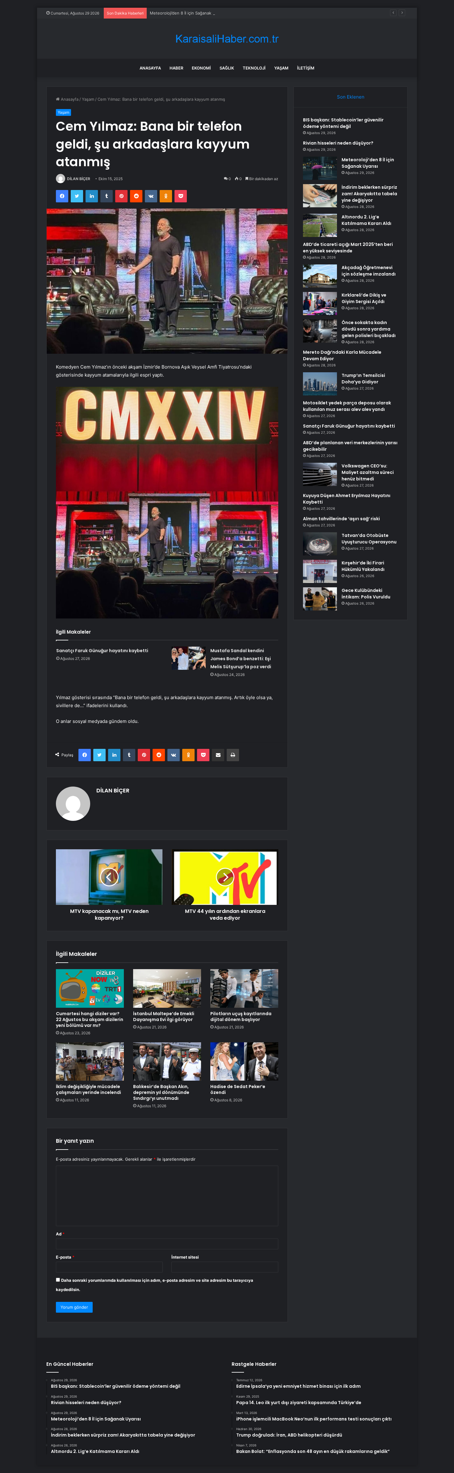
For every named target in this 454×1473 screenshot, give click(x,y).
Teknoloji (254, 67)
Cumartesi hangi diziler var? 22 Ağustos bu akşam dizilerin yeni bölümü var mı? (89, 1019)
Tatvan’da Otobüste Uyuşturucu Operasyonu (369, 538)
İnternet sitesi (185, 1257)
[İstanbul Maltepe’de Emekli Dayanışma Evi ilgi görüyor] (167, 988)
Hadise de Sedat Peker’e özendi (237, 1089)
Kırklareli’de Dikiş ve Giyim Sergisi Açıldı (364, 298)
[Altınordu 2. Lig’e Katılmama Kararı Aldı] (320, 225)
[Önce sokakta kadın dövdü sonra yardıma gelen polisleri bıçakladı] (320, 331)
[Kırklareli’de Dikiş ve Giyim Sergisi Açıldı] (320, 303)
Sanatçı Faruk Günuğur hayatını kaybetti (102, 651)
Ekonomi (201, 67)
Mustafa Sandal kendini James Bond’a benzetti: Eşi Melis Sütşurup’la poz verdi (240, 659)
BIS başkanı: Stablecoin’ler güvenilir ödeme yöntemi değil (343, 123)
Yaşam (281, 67)
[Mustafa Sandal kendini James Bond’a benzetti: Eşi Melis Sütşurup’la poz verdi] (189, 658)
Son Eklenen (350, 97)
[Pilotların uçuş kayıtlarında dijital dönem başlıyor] (244, 988)
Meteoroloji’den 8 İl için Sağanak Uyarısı (187, 13)
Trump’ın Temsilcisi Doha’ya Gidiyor (363, 378)
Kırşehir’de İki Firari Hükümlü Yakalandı (363, 566)
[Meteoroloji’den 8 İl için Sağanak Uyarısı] (320, 168)
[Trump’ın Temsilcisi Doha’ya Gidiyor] (320, 383)
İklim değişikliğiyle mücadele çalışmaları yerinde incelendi (88, 1089)
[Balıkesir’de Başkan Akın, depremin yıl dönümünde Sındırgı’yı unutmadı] (167, 1061)
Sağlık (227, 67)
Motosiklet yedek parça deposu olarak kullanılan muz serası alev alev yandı (347, 406)
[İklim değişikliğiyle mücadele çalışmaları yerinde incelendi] (90, 1061)
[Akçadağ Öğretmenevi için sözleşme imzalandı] (320, 276)
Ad (60, 1233)
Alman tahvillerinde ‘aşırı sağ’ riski (341, 519)
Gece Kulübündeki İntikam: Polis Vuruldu (366, 593)
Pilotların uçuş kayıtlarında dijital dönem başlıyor (240, 1017)
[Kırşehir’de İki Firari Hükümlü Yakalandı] (320, 571)
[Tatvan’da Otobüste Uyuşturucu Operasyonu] (320, 543)
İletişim (305, 67)
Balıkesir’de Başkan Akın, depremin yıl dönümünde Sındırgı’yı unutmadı (161, 1092)
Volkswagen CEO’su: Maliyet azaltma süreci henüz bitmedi (368, 472)
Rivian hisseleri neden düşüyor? (338, 143)
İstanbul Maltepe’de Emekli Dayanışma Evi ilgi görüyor (163, 1017)
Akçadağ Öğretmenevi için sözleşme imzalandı (369, 270)
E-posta (65, 1257)
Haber (176, 67)
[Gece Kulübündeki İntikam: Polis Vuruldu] (320, 598)
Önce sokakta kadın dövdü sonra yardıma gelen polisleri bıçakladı (369, 329)
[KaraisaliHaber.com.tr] (227, 38)
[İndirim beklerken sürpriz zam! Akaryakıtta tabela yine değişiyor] (320, 195)
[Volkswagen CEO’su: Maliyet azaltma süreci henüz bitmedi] (320, 474)
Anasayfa (150, 67)
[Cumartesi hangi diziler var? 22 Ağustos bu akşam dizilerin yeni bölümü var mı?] (90, 988)
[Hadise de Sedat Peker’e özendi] (244, 1061)
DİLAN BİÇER (78, 178)
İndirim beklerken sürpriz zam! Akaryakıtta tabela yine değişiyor (369, 193)
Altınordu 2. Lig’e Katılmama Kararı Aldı (366, 220)
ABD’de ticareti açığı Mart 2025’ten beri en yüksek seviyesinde (348, 247)
